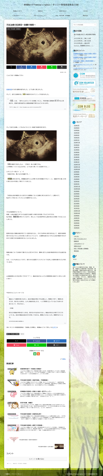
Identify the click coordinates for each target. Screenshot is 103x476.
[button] (62, 67)
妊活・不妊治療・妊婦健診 (13, 333)
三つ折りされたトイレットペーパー (83, 64)
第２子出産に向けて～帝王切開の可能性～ (85, 35)
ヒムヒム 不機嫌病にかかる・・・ (83, 45)
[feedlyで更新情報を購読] (34, 353)
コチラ (55, 327)
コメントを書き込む (36, 459)
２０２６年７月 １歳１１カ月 (82, 38)
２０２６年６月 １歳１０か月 (82, 40)
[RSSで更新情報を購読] (38, 353)
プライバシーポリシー (16, 474)
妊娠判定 (9, 89)
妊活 (23, 333)
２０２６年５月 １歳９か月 (82, 43)
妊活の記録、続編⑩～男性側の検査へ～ (84, 61)
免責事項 (8, 474)
